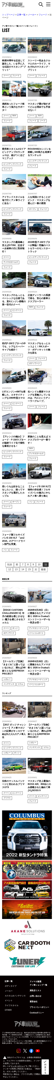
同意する (45, 1067)
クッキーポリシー (18, 1066)
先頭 (9, 564)
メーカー (32, 14)
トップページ (8, 14)
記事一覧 (21, 14)
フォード (43, 14)
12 (9, 569)
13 (16, 569)
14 (22, 569)
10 (39, 564)
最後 (43, 569)
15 (29, 569)
